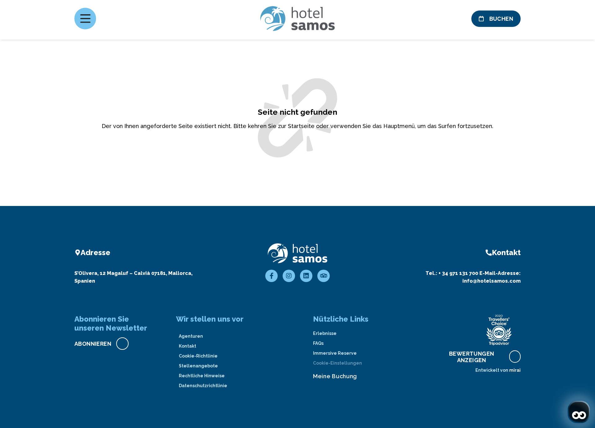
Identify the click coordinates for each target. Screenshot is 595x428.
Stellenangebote (198, 365)
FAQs (318, 343)
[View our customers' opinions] (499, 330)
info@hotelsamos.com (491, 281)
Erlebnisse (325, 333)
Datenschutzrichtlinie (203, 385)
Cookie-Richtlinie (198, 355)
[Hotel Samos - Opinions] (323, 276)
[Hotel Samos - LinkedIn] (306, 276)
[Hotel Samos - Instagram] (289, 276)
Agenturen (191, 336)
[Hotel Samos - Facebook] (271, 276)
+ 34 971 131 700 (458, 273)
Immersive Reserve (335, 353)
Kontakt (187, 346)
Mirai (515, 370)
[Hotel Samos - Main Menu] (85, 18)
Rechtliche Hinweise (202, 375)
